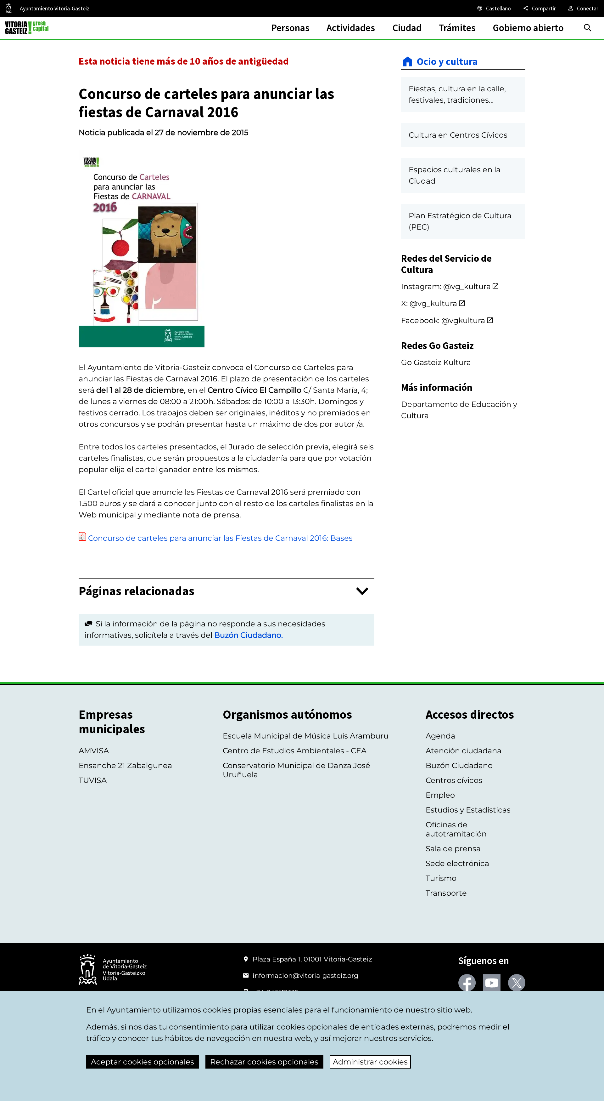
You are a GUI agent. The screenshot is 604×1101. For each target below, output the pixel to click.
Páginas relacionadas (136, 591)
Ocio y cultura (447, 61)
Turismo (441, 878)
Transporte (446, 893)
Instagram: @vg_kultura (446, 286)
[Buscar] (587, 27)
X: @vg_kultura (429, 303)
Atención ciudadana (463, 750)
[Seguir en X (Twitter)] (516, 982)
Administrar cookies (370, 1061)
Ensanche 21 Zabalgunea (125, 765)
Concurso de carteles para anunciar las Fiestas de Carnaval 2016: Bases (220, 538)
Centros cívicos (454, 780)
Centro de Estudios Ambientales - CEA (294, 750)
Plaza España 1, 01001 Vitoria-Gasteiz (312, 959)
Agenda (440, 735)
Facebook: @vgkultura (443, 320)
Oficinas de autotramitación (456, 829)
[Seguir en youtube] (492, 982)
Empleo (440, 795)
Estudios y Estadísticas (468, 809)
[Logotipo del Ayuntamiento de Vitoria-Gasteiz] (113, 970)
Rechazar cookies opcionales (264, 1061)
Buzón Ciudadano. (248, 635)
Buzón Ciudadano (459, 765)
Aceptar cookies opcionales (142, 1061)
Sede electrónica (457, 863)
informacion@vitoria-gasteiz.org (305, 975)
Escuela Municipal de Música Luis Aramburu (306, 735)
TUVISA (93, 780)
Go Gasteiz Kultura (436, 362)
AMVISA (94, 750)
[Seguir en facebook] (467, 982)
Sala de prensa (453, 848)
